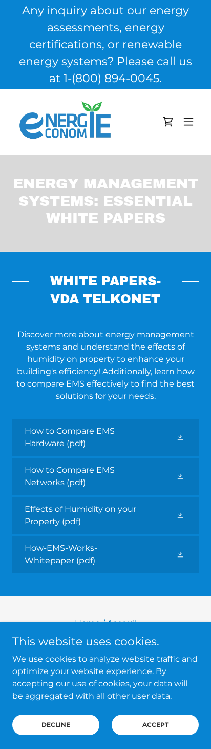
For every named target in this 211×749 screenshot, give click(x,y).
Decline (55, 724)
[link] (65, 121)
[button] (188, 121)
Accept (155, 724)
